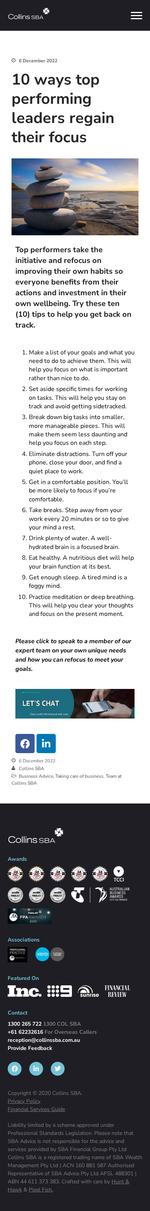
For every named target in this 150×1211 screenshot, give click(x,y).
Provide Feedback (30, 1048)
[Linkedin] (46, 743)
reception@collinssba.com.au (44, 1040)
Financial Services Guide (36, 1109)
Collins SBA (31, 768)
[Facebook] (25, 743)
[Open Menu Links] (136, 15)
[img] (29, 13)
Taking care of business (79, 776)
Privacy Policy (24, 1101)
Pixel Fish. (41, 1189)
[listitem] (15, 1069)
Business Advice (36, 776)
